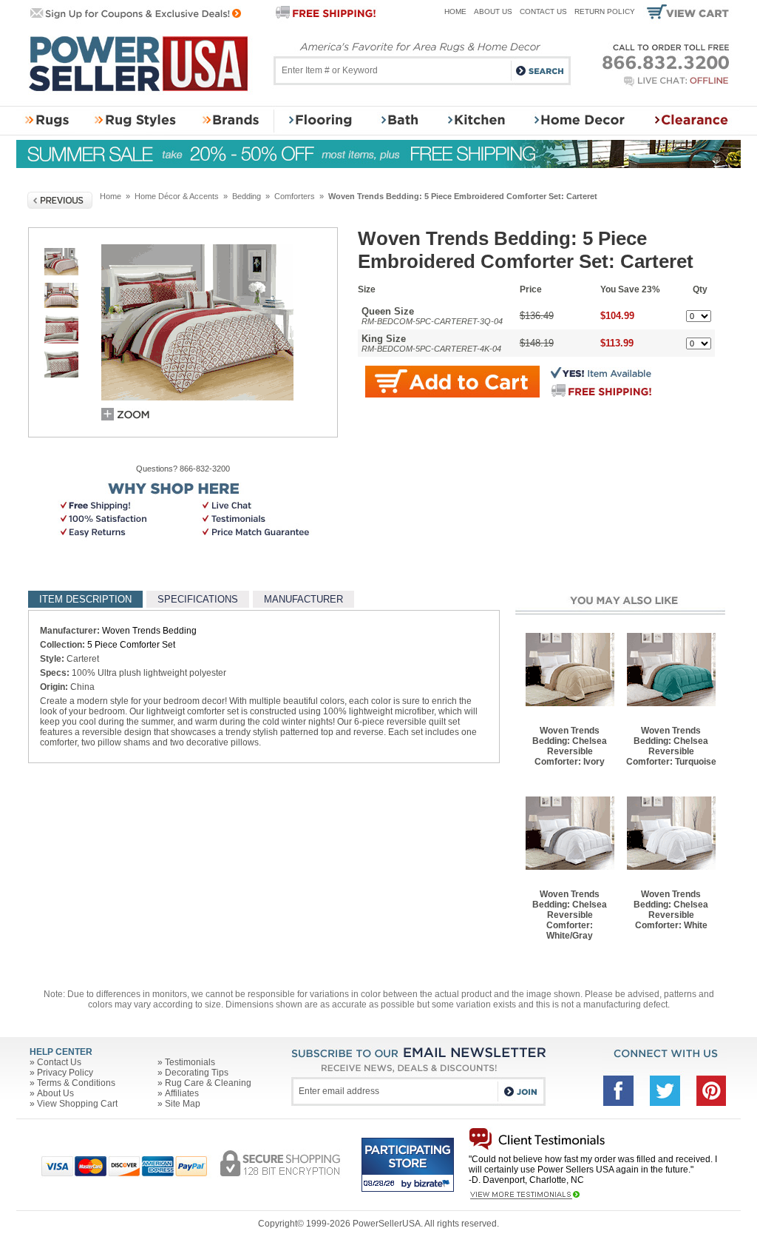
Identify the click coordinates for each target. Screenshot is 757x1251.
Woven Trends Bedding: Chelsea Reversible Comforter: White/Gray (569, 915)
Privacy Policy (65, 1072)
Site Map (182, 1104)
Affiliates (182, 1093)
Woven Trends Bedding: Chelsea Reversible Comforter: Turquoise (671, 746)
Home (455, 11)
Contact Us (543, 11)
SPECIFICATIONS (197, 599)
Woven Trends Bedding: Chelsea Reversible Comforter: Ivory (569, 746)
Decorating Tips (196, 1072)
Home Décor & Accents (177, 196)
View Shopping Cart (77, 1104)
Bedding (246, 196)
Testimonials (190, 1062)
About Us (493, 11)
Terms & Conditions (76, 1083)
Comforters (294, 196)
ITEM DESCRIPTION (85, 599)
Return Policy (604, 11)
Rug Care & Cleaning (208, 1083)
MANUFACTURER (303, 599)
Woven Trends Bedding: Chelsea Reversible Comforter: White (671, 909)
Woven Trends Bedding (149, 631)
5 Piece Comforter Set (131, 645)
